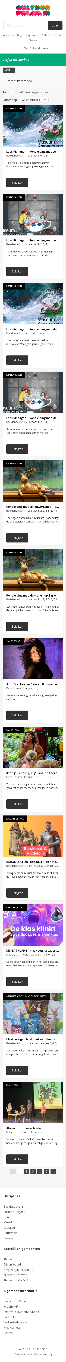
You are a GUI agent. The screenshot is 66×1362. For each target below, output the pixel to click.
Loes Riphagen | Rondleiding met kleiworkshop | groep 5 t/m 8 (33, 329)
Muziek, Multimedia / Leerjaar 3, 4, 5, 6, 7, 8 (30, 954)
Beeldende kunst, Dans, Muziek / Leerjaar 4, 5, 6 (33, 865)
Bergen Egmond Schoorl (19, 1270)
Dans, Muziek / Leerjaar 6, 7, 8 (23, 688)
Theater (8, 1238)
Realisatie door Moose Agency (33, 1354)
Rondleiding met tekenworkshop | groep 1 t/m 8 (33, 507)
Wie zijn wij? (11, 1306)
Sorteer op (10, 100)
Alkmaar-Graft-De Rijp (17, 1280)
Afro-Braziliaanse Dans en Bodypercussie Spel (33, 684)
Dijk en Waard (12, 1264)
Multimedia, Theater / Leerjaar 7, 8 (25, 1132)
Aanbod (7, 35)
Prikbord (58, 35)
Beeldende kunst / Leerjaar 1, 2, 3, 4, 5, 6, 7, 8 (32, 510)
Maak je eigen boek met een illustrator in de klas (33, 1039)
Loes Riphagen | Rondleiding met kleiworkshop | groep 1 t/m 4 (33, 418)
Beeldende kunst (14, 1206)
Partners (46, 35)
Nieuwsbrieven (13, 1328)
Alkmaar (9, 1259)
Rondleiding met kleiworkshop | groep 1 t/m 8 (33, 595)
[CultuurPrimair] (33, 10)
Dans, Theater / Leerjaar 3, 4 (22, 777)
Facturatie (10, 1317)
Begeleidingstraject (28, 35)
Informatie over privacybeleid (22, 1312)
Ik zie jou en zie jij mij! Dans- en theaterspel (33, 773)
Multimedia (10, 1233)
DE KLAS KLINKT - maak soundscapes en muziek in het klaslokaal (33, 951)
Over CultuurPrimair (16, 1301)
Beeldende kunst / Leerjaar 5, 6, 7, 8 (26, 155)
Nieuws (33, 40)
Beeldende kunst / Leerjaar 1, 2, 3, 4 (26, 244)
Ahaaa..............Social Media (23, 1128)
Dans (7, 1217)
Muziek (8, 1222)
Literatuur (10, 1228)
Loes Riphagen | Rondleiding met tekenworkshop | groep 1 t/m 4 (33, 240)
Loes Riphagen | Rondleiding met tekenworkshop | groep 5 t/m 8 (33, 152)
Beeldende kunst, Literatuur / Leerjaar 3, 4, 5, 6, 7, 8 (33, 1043)
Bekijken (17, 183)
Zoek (55, 25)
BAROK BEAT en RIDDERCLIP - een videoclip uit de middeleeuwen (33, 862)
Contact (8, 1333)
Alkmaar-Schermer (15, 1275)
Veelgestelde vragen (16, 1322)
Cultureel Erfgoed (14, 1212)
